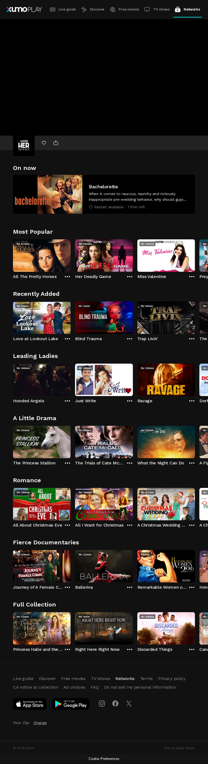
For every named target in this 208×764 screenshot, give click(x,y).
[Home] (24, 9)
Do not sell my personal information (140, 687)
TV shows (161, 9)
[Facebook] (115, 703)
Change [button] (40, 723)
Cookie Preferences (104, 759)
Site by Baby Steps (179, 748)
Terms (146, 678)
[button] (104, 194)
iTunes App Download (30, 705)
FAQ (94, 687)
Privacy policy (172, 678)
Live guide (67, 9)
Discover (97, 9)
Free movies (129, 9)
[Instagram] (102, 703)
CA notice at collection (35, 687)
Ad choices (74, 687)
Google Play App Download (71, 705)
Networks (192, 9)
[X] (129, 703)
